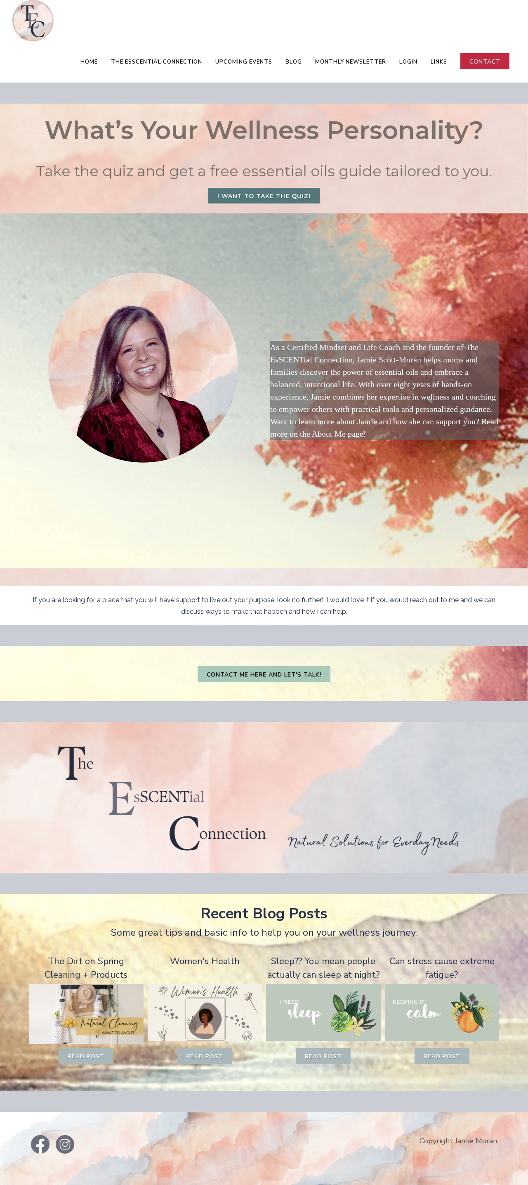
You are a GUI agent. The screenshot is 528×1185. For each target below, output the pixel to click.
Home (89, 62)
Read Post (86, 1056)
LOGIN (408, 62)
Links (439, 62)
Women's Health (205, 961)
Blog (293, 62)
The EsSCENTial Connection (156, 62)
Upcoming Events (243, 62)
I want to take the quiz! (264, 196)
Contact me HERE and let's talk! (264, 675)
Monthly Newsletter (350, 62)
